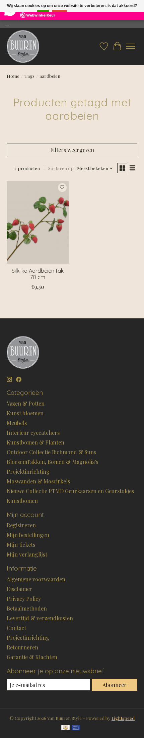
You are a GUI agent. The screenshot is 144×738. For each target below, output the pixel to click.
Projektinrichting (28, 471)
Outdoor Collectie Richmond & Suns (51, 452)
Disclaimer (19, 588)
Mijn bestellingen (28, 534)
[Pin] (76, 728)
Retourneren (22, 647)
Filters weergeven (72, 149)
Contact (16, 627)
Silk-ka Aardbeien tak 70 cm (38, 273)
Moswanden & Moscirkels (38, 481)
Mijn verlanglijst (27, 554)
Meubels (17, 422)
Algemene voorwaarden (36, 579)
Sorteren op (61, 168)
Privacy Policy (24, 598)
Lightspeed (123, 718)
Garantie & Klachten (32, 657)
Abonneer (114, 684)
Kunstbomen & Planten (35, 442)
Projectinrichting (28, 637)
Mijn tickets (21, 544)
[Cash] (65, 728)
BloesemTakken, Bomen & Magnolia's (52, 461)
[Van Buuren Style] (23, 46)
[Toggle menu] (130, 46)
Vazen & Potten (26, 403)
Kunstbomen (22, 500)
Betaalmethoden (27, 608)
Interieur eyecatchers (33, 432)
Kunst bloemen (25, 413)
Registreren (21, 525)
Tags (29, 76)
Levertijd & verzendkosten (40, 618)
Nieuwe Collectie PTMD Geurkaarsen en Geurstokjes (70, 490)
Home (13, 76)
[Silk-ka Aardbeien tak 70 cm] (38, 222)
